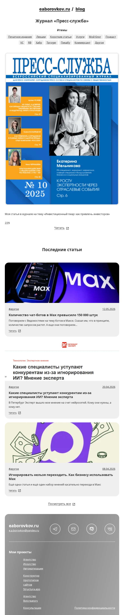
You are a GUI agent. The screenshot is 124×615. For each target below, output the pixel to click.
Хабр (39, 42)
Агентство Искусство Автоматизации (33, 564)
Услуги (80, 37)
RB (29, 42)
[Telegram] (55, 529)
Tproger (51, 42)
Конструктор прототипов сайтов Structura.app (31, 582)
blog (80, 8)
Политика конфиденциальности (94, 608)
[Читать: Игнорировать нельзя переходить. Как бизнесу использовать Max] (62, 442)
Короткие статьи (61, 37)
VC (22, 42)
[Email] (73, 529)
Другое (99, 42)
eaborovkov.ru (54, 8)
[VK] (110, 529)
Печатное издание (20, 37)
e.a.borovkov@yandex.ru (24, 530)
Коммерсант (82, 42)
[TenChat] (91, 529)
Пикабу (65, 42)
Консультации (32, 608)
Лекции (41, 37)
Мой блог (95, 37)
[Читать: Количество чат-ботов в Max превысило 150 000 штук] (62, 283)
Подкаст (111, 37)
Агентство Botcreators (30, 599)
